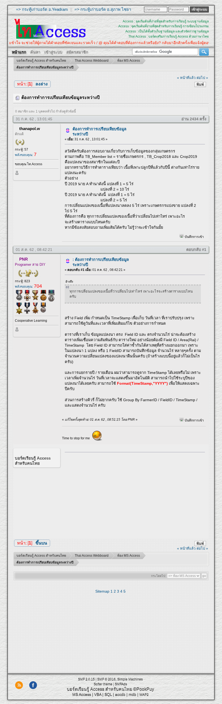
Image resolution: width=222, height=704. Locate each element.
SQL (108, 694)
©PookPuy (143, 689)
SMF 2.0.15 (86, 679)
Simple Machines (130, 679)
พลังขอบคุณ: (26, 155)
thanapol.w (29, 128)
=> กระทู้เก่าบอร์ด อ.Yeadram (42, 9)
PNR (23, 259)
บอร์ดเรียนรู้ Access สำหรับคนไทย (99, 689)
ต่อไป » (202, 78)
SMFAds (121, 684)
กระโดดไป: (158, 575)
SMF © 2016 (106, 679)
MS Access (81, 694)
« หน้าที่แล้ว (186, 78)
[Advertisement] (133, 494)
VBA (97, 694)
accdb (120, 694)
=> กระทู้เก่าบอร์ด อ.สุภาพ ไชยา (102, 9)
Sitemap (102, 591)
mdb (132, 694)
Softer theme (103, 684)
